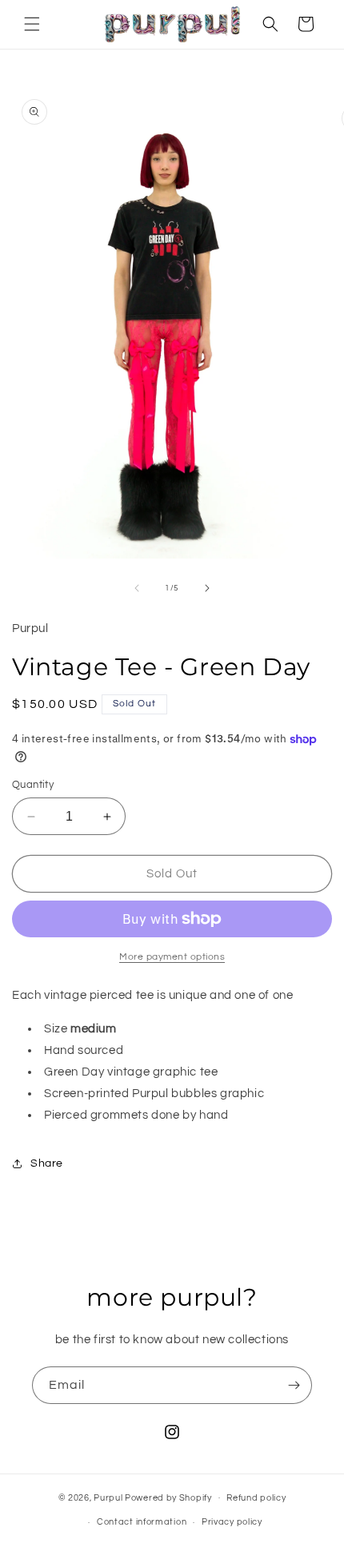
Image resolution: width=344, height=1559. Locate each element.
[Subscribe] (293, 1385)
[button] (32, 24)
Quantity (33, 784)
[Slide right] (207, 588)
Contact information (141, 1521)
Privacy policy (232, 1521)
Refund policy (256, 1497)
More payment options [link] (172, 957)
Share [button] (46, 1163)
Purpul (108, 1497)
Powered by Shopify (168, 1497)
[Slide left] (136, 588)
